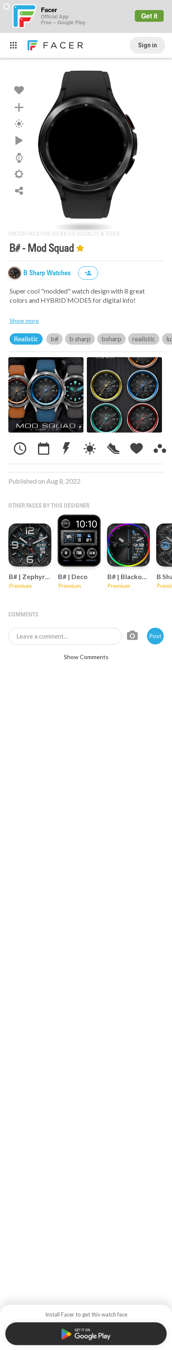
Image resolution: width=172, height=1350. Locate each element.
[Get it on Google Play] (86, 1333)
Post (155, 635)
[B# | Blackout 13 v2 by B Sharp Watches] (128, 545)
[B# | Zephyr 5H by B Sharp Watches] (29, 545)
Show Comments (86, 656)
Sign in (147, 45)
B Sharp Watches (47, 273)
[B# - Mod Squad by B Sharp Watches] (86, 144)
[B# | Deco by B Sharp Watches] (79, 540)
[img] (14, 273)
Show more (24, 320)
